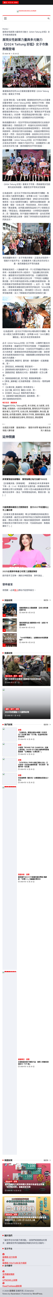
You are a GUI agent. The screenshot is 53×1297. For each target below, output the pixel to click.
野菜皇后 (30, 417)
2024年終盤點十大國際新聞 (17, 712)
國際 (7, 709)
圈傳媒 (12, 1290)
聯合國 (43, 411)
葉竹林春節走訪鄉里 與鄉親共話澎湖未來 (23, 679)
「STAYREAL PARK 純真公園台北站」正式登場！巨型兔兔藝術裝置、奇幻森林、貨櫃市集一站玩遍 (33, 764)
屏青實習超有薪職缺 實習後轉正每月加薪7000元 (24, 479)
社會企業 (24, 411)
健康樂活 (21, 1059)
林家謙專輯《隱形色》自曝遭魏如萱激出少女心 (33, 779)
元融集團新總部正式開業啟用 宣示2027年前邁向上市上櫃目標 (25, 508)
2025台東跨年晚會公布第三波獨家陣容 (19, 571)
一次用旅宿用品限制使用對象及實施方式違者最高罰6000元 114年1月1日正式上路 (25, 1218)
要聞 (20, 676)
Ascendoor (15, 1293)
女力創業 (40, 405)
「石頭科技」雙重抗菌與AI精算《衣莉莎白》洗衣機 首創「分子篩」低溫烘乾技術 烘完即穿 (32, 734)
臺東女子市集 (28, 414)
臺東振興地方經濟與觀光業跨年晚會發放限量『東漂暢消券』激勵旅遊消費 (24, 1185)
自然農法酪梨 (15, 414)
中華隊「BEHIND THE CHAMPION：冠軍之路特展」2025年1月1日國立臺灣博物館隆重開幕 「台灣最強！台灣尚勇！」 (33, 749)
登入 (16, 590)
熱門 (15, 676)
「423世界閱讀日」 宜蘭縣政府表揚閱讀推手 (33, 623)
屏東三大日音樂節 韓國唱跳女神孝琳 (33, 638)
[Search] (48, 18)
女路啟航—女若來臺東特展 (19, 408)
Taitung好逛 (21, 405)
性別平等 (15, 411)
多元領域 (31, 405)
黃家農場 (39, 417)
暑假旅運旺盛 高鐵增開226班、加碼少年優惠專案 (33, 609)
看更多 (46, 600)
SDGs (12, 405)
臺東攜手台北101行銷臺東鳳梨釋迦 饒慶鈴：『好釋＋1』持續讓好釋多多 (32, 878)
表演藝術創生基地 (17, 417)
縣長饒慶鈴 (34, 411)
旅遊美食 (14, 403)
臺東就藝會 (40, 414)
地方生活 (5, 403)
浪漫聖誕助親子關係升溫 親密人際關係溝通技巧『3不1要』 (33, 1063)
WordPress (37, 1293)
